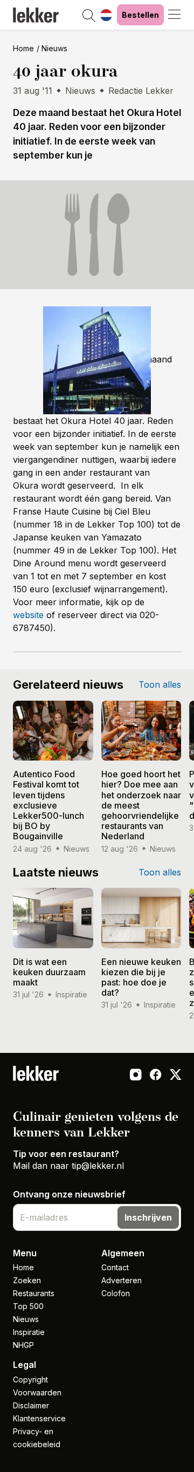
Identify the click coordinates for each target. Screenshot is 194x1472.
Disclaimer (31, 1405)
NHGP (23, 1345)
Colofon (115, 1293)
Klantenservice (39, 1418)
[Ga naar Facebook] (155, 1075)
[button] (88, 16)
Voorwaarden (37, 1392)
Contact (115, 1267)
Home (23, 48)
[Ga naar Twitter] (175, 1075)
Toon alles (159, 684)
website (28, 615)
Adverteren (121, 1280)
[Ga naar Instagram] (135, 1075)
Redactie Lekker (141, 90)
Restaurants (33, 1293)
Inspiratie (29, 1332)
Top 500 (28, 1306)
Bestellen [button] (140, 14)
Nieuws (54, 48)
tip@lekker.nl (98, 1165)
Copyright (30, 1379)
